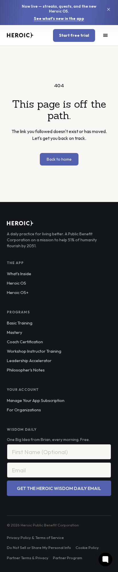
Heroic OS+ (17, 292)
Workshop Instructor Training (34, 351)
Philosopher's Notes (26, 370)
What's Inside (19, 273)
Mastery (14, 332)
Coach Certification (25, 341)
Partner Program (67, 557)
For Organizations (24, 409)
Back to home (59, 159)
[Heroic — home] (20, 35)
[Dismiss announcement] (108, 9)
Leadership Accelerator (29, 360)
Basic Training (19, 323)
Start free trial (74, 35)
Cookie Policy (87, 547)
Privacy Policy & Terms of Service (35, 537)
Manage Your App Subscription (35, 400)
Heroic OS (16, 283)
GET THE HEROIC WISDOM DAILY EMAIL (59, 488)
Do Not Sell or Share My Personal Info (39, 547)
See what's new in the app (59, 18)
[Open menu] (105, 35)
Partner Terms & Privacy (27, 557)
